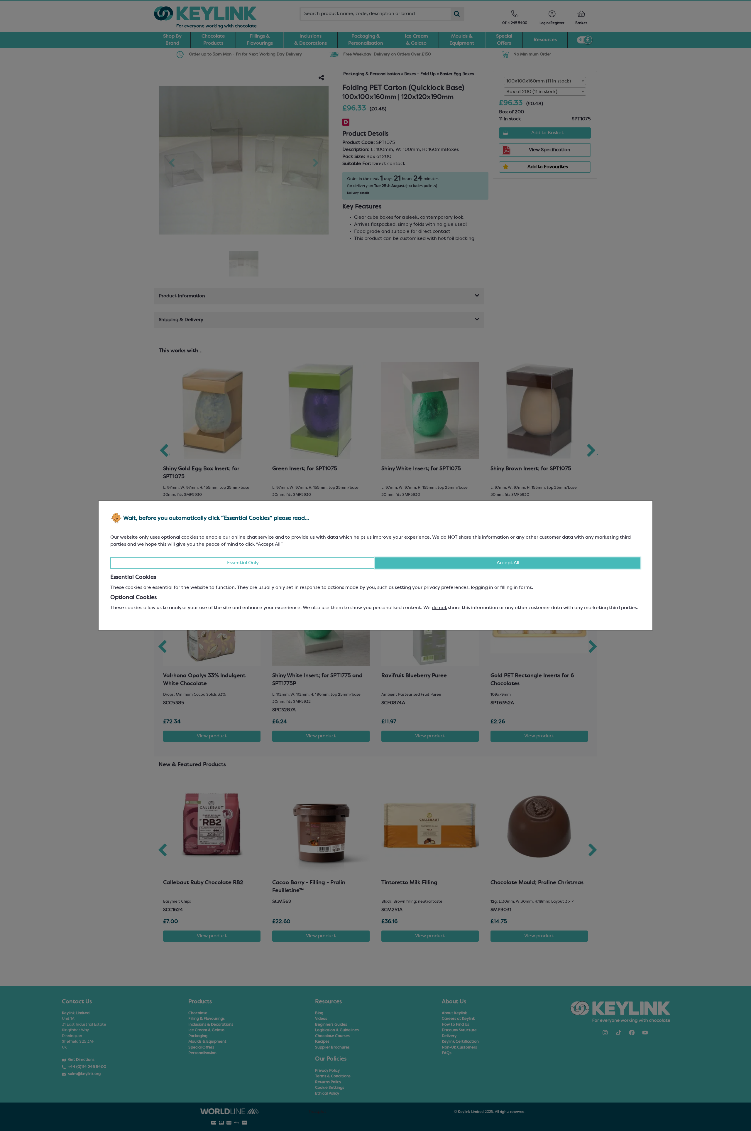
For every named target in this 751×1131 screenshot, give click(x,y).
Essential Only (243, 563)
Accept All (508, 563)
